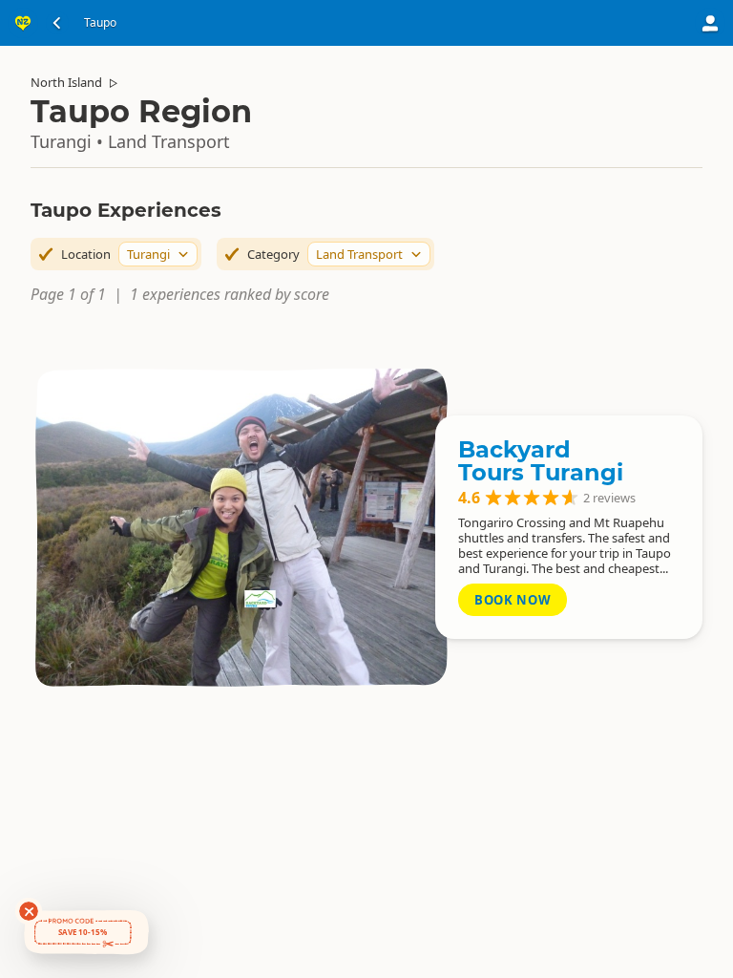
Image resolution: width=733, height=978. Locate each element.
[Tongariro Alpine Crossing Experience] (240, 527)
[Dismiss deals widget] (28, 911)
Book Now (512, 599)
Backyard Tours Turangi (540, 461)
